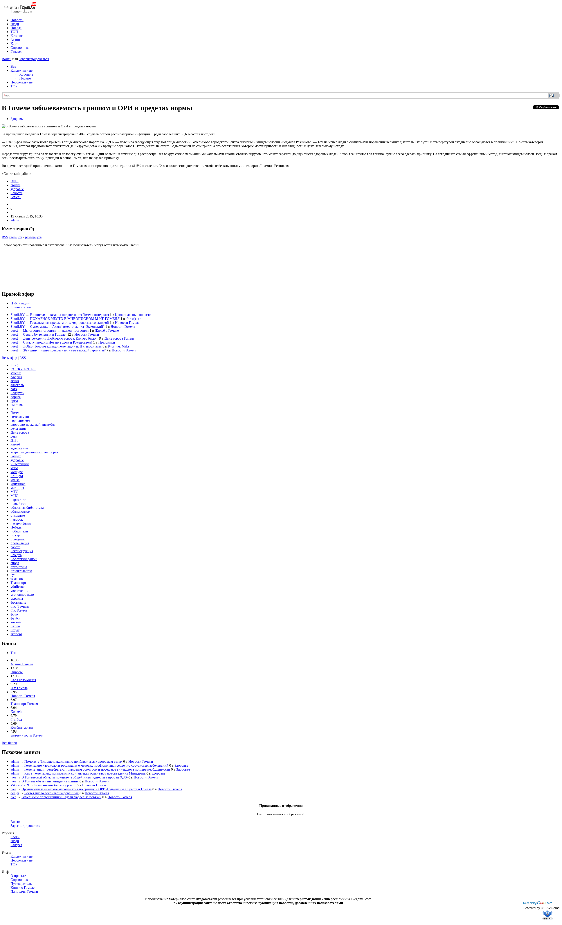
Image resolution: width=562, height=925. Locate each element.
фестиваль (18, 602)
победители (19, 531)
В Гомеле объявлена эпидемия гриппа (50, 781)
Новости (17, 20)
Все (13, 66)
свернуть (15, 237)
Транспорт (18, 583)
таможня (17, 579)
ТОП (14, 32)
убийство (18, 586)
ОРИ (14, 181)
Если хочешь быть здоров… (55, 785)
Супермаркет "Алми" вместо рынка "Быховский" (67, 326)
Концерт (17, 476)
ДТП (14, 440)
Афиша (16, 40)
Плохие (25, 78)
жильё (15, 444)
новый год (18, 503)
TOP (14, 86)
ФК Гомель (19, 610)
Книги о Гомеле (22, 887)
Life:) (14, 365)
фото (14, 614)
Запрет (16, 456)
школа (15, 626)
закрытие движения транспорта (34, 452)
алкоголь (17, 385)
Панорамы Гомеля (24, 891)
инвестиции (20, 464)
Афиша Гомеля (22, 664)
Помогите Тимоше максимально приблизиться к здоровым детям (73, 761)
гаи (13, 409)
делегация (18, 428)
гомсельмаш (20, 416)
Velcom (16, 373)
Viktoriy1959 (20, 785)
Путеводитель (21, 883)
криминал (18, 484)
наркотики (18, 499)
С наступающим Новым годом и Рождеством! (57, 342)
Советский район (24, 559)
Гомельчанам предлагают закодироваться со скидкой (69, 322)
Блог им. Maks (118, 346)
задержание (19, 448)
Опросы (17, 672)
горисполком (20, 420)
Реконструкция (22, 551)
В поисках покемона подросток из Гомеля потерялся (69, 315)
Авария (16, 377)
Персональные (21, 82)
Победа (16, 527)
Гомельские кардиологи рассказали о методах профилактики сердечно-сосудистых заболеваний (96, 765)
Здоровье (17, 119)
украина (17, 598)
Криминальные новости (133, 315)
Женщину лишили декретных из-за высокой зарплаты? (64, 350)
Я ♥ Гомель (19, 688)
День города (20, 432)
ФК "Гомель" (20, 606)
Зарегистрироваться (34, 59)
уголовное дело (22, 594)
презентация (20, 543)
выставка (17, 405)
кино (14, 468)
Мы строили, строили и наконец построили (56, 330)
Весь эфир (9, 358)
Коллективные (21, 70)
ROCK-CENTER (23, 369)
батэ (14, 389)
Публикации (20, 303)
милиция (17, 488)
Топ (13, 653)
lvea (13, 777)
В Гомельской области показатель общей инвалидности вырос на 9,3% (75, 777)
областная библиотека (27, 507)
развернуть (33, 237)
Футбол (16, 719)
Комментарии (21, 307)
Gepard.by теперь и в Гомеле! (45, 334)
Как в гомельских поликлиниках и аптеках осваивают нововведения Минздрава (85, 773)
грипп (15, 185)
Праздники (106, 342)
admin (15, 220)
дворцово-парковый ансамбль (33, 424)
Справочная (20, 47)
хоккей (16, 622)
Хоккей (16, 711)
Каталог (17, 36)
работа (15, 547)
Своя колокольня (23, 680)
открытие (18, 515)
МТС (14, 492)
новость (16, 193)
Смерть (16, 555)
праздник (18, 539)
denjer (15, 793)
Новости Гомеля (127, 322)
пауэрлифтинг (21, 523)
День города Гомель (119, 338)
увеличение (19, 590)
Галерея (16, 51)
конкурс (17, 472)
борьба (16, 397)
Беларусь (17, 393)
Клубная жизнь (22, 727)
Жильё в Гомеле (107, 330)
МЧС (14, 496)
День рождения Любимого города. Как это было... (60, 338)
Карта (15, 43)
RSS (5, 237)
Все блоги (9, 743)
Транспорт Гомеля (24, 704)
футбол (16, 618)
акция (15, 381)
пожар (15, 535)
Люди (15, 24)
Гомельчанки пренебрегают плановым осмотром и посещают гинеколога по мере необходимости (97, 769)
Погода (16, 28)
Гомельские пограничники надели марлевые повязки (61, 797)
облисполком (20, 511)
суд (13, 575)
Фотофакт (133, 318)
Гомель (16, 197)
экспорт (16, 634)
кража (15, 480)
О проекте (18, 876)
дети (14, 436)
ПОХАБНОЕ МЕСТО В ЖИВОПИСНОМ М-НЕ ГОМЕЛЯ (75, 318)
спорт (15, 563)
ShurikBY (18, 315)
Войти (6, 59)
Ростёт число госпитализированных (51, 793)
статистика (19, 567)
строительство (21, 571)
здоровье (17, 189)
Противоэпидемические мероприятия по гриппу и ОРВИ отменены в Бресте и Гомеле (86, 789)
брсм (14, 401)
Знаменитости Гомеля (27, 735)
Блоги (15, 837)
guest (14, 330)
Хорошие (26, 74)
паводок (17, 519)
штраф (15, 630)
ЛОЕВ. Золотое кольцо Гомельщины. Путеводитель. (62, 346)
